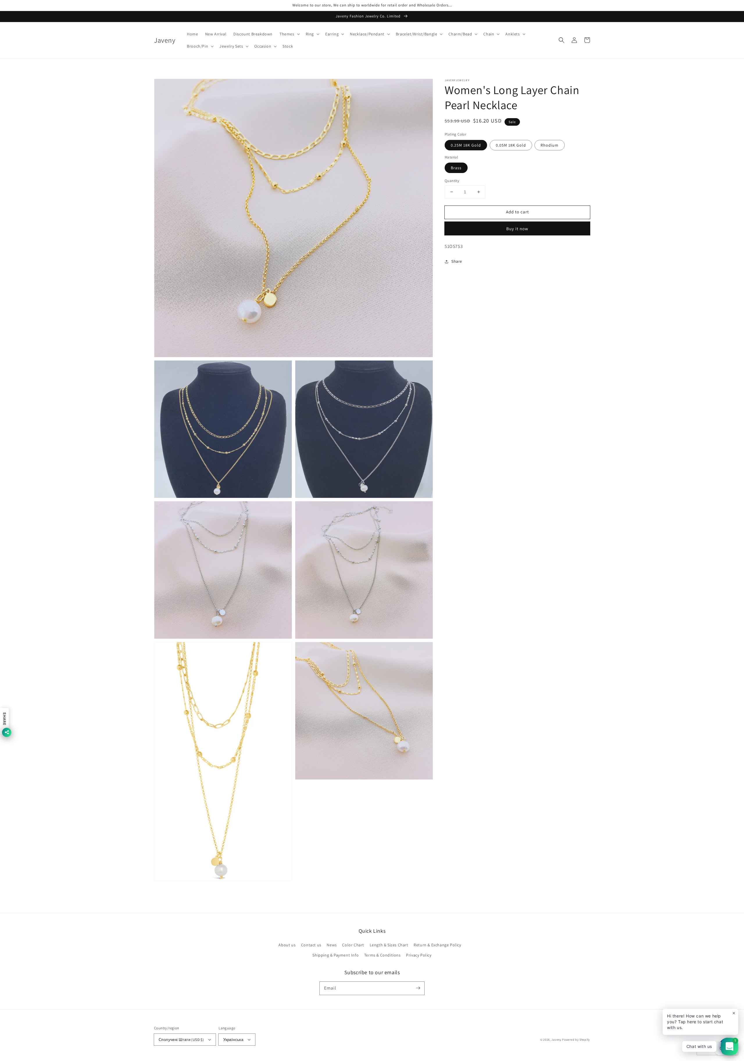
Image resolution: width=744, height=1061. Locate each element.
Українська (233, 1039)
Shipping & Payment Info (335, 955)
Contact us (311, 944)
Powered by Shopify (576, 1040)
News (332, 944)
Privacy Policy (418, 955)
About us (287, 944)
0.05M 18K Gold (511, 145)
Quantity (452, 180)
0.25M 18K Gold (466, 145)
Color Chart (353, 944)
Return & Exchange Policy (437, 944)
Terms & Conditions (382, 955)
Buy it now (517, 228)
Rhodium (550, 145)
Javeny (556, 1040)
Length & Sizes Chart (389, 944)
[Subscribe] (418, 988)
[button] (289, 34)
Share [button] (456, 261)
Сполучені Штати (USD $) (181, 1039)
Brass (456, 167)
